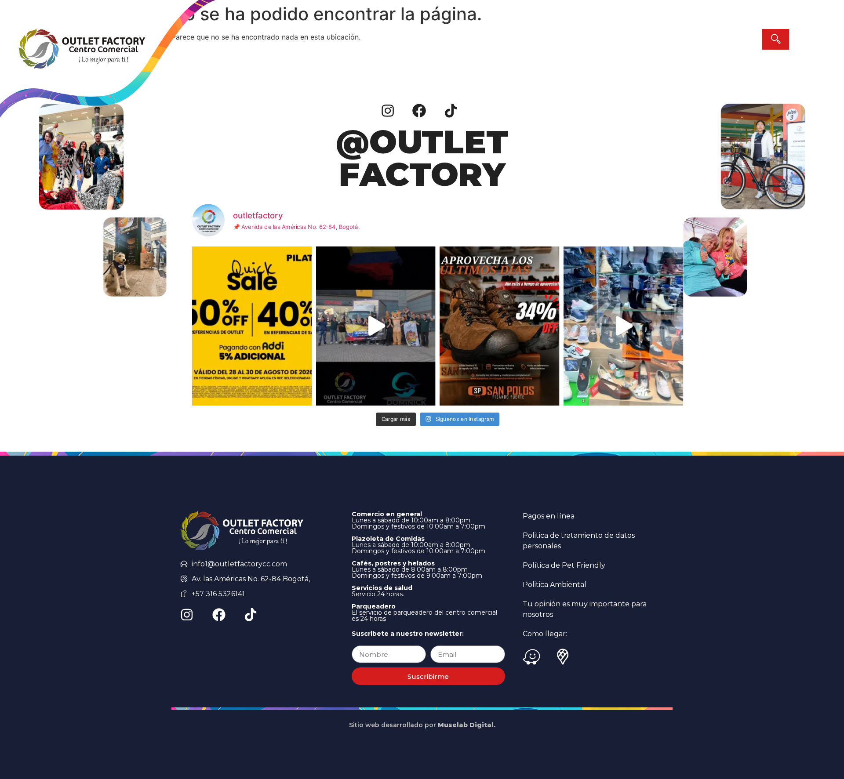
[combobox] (689, 39)
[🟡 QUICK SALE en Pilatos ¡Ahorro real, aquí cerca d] (252, 326)
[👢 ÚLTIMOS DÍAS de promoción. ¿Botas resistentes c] (499, 326)
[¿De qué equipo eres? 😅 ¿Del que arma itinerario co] (623, 326)
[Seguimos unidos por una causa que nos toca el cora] (376, 326)
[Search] (775, 39)
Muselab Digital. (466, 725)
